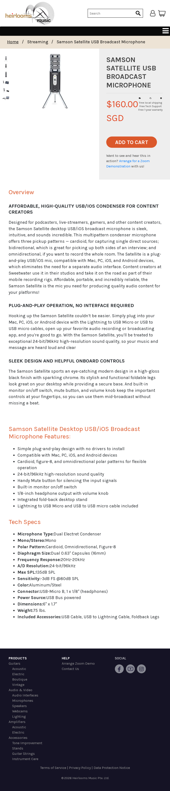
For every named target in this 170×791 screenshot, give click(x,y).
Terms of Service (53, 768)
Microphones (22, 700)
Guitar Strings (23, 753)
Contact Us (70, 669)
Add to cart (131, 142)
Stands (17, 748)
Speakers (19, 706)
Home (13, 41)
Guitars (14, 663)
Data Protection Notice (112, 768)
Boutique (19, 679)
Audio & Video (20, 690)
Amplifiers (17, 722)
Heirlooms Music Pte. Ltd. (90, 778)
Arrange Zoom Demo (78, 663)
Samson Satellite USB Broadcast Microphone (101, 41)
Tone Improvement (27, 743)
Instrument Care (25, 759)
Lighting (19, 716)
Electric (18, 674)
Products (18, 658)
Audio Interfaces (25, 695)
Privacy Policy (80, 768)
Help (66, 658)
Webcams (20, 711)
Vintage (18, 685)
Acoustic (19, 669)
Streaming (37, 41)
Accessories (18, 738)
